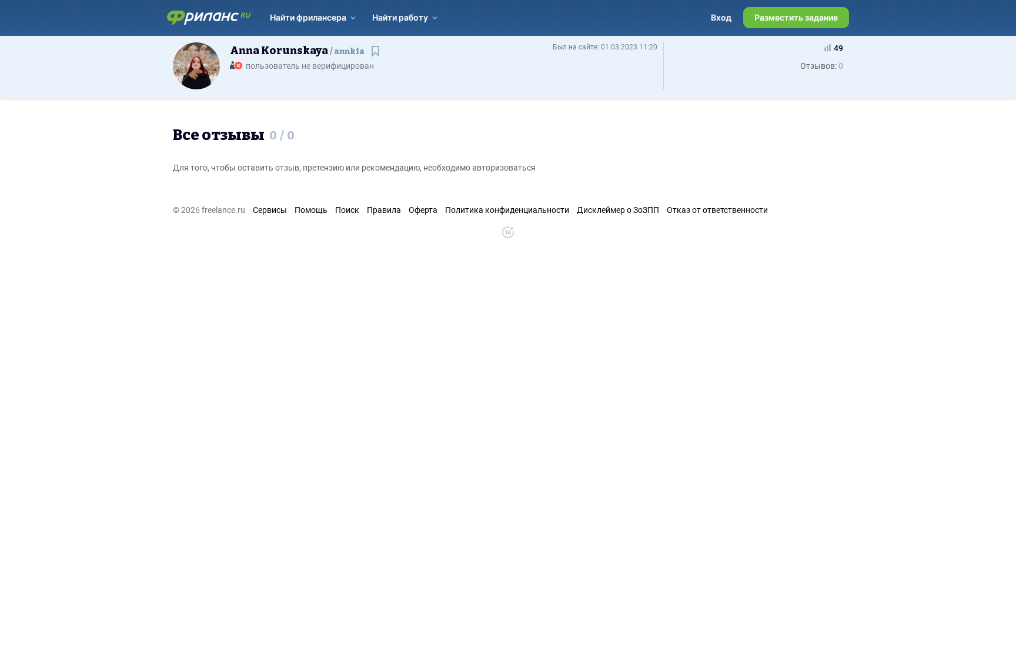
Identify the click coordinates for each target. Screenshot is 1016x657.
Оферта (423, 210)
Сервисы (270, 210)
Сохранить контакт (376, 56)
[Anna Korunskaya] (196, 65)
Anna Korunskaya (297, 50)
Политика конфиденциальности (507, 210)
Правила (384, 210)
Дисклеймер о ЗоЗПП (618, 210)
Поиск (347, 210)
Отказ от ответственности (717, 210)
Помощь (311, 210)
